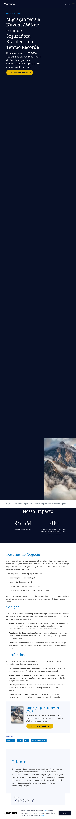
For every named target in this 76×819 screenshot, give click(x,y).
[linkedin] (24, 800)
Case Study (10, 740)
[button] (66, 4)
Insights (8, 504)
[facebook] (20, 800)
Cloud (19, 740)
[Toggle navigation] (74, 4)
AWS (26, 740)
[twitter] (28, 800)
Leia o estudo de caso (19, 72)
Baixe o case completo (39, 726)
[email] (15, 800)
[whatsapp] (32, 800)
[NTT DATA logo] (7, 4)
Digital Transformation (38, 740)
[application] (38, 813)
